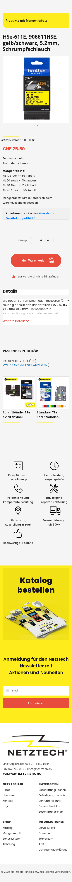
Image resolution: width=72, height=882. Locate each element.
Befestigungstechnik (52, 795)
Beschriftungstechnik (52, 790)
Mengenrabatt (12, 833)
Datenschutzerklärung (53, 849)
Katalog (8, 828)
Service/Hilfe (47, 828)
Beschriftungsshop (51, 812)
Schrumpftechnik (50, 801)
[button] (34, 125)
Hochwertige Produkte (18, 543)
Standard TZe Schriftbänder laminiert (47, 414)
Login (6, 806)
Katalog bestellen (36, 585)
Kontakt (8, 801)
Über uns (8, 795)
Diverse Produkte (49, 806)
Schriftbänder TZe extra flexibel (16, 414)
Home (7, 790)
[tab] (36, 292)
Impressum (46, 839)
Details (10, 291)
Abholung (9, 844)
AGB (41, 844)
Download (45, 833)
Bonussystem (11, 839)
